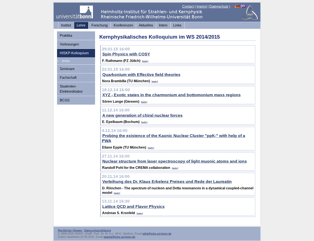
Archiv (66, 61)
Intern (163, 25)
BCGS (65, 100)
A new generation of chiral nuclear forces (142, 115)
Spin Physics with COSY (126, 54)
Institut (66, 25)
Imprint (202, 6)
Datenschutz (218, 6)
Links (177, 25)
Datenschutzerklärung (97, 230)
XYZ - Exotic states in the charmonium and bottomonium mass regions (171, 95)
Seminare (67, 69)
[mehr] (145, 61)
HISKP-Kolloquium (74, 53)
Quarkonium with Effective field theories (141, 74)
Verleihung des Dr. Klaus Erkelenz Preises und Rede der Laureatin (167, 181)
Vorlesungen (69, 44)
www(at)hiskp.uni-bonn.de (119, 236)
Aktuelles (146, 25)
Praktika (66, 35)
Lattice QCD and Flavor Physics (133, 206)
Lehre (81, 25)
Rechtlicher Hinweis (70, 230)
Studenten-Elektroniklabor (71, 89)
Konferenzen (123, 25)
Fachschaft (68, 77)
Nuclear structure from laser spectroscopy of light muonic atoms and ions (174, 161)
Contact (188, 6)
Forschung (99, 25)
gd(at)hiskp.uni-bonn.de (156, 233)
